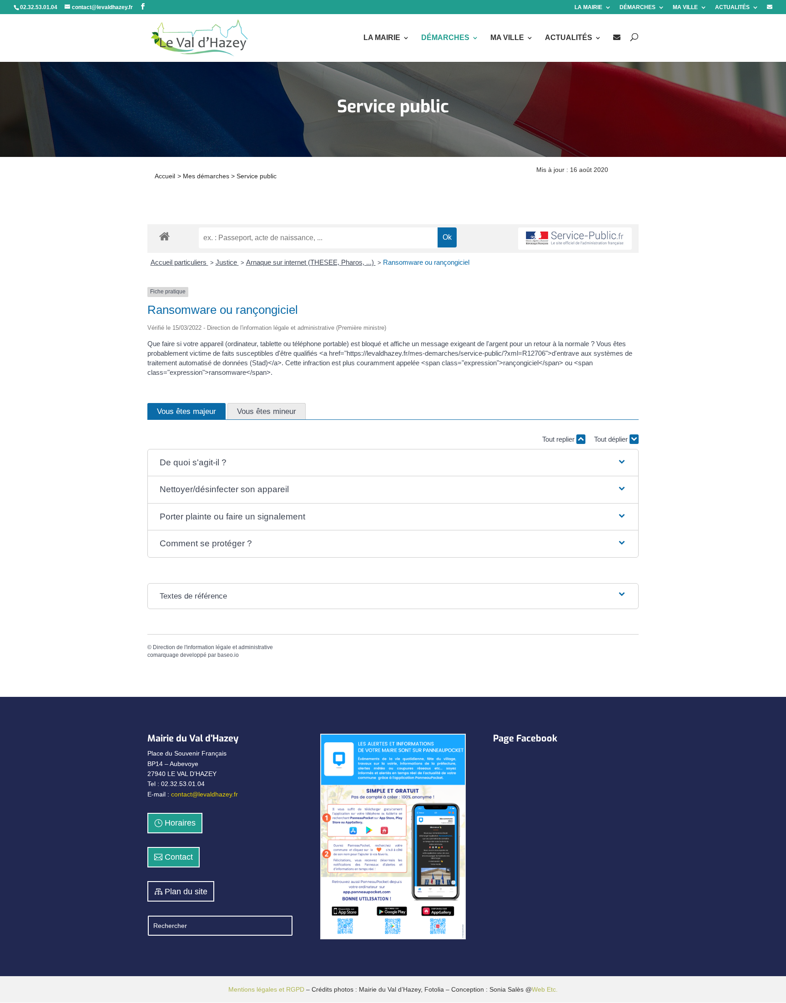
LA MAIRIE (588, 7)
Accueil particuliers (179, 262)
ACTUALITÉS (732, 7)
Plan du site (186, 891)
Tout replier (559, 439)
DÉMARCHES (637, 7)
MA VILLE (685, 7)
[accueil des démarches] (164, 235)
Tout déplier (612, 439)
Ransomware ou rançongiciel (426, 262)
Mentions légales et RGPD (266, 989)
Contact (179, 857)
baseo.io (228, 655)
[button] (393, 462)
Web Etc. (545, 989)
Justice (227, 262)
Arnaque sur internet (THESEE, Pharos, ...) (311, 262)
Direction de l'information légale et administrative (213, 647)
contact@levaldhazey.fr (204, 794)
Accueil (165, 176)
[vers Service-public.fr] (575, 238)
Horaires (180, 822)
